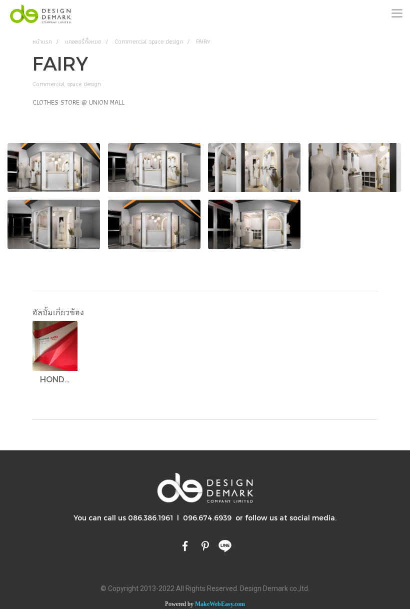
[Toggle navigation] (397, 14)
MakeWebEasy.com (220, 603)
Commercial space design (66, 84)
